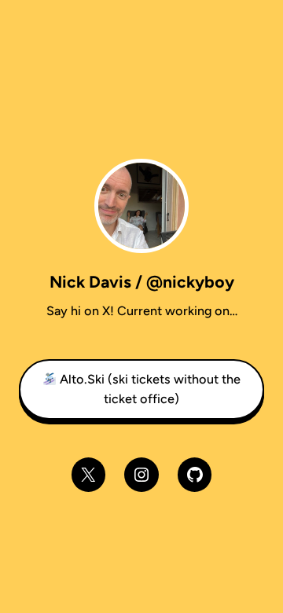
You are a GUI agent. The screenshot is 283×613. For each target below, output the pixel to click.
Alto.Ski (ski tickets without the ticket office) (149, 389)
